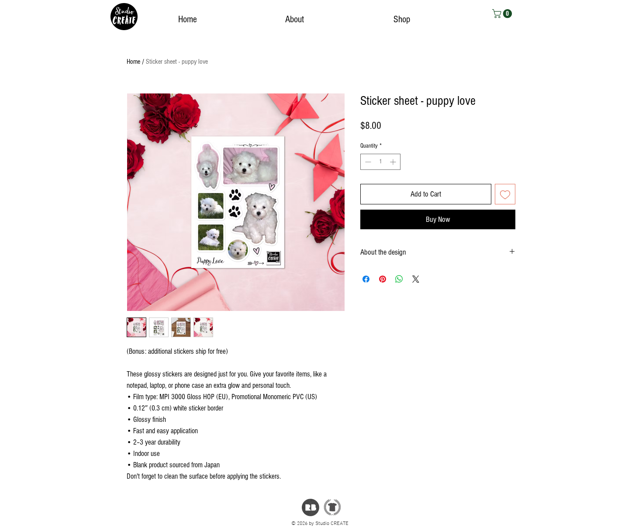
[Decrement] (367, 161)
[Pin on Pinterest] (382, 279)
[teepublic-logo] (332, 507)
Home (133, 62)
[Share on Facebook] (366, 279)
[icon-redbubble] (310, 507)
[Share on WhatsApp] (399, 279)
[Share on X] (416, 279)
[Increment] (393, 161)
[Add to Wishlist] (505, 194)
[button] (503, 13)
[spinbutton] (380, 161)
